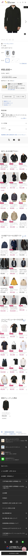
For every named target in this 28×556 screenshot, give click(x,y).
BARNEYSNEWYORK (9, 432)
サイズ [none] (2, 60)
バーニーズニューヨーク (8, 43)
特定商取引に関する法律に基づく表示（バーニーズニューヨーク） (13, 135)
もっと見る (23, 118)
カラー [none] (2, 52)
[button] (14, 21)
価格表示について (7, 101)
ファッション (19, 432)
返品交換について (7, 104)
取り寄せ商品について (8, 103)
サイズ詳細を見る (23, 63)
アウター (5, 433)
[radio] (8, 54)
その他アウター (12, 433)
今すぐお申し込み (11, 89)
